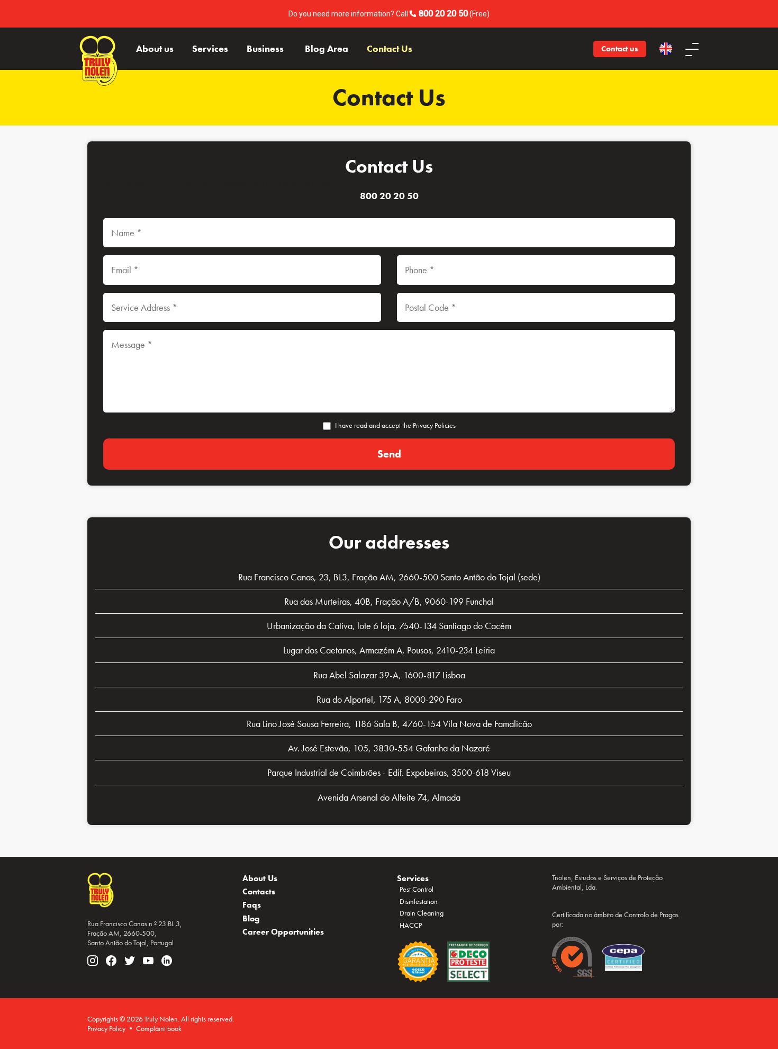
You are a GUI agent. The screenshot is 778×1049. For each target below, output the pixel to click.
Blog (251, 918)
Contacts (258, 891)
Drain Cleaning (422, 913)
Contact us (619, 48)
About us (155, 48)
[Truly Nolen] (98, 48)
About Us (259, 878)
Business (265, 48)
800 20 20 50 (443, 13)
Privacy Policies (434, 425)
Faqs (251, 904)
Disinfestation (419, 901)
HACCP (411, 925)
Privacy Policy (106, 1028)
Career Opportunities (283, 931)
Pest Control (416, 889)
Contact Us (389, 48)
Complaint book (159, 1028)
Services (210, 48)
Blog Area (326, 48)
